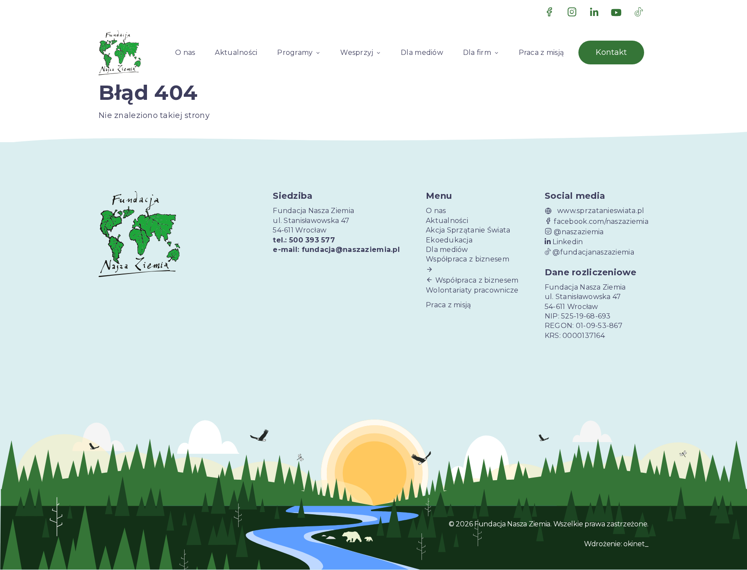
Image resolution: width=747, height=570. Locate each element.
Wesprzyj (356, 52)
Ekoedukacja (449, 240)
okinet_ (635, 544)
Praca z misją (541, 52)
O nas (185, 52)
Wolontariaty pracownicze (472, 290)
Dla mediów (422, 52)
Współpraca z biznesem (467, 259)
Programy (295, 52)
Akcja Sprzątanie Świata (468, 230)
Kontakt (611, 52)
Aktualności (236, 52)
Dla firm (477, 52)
